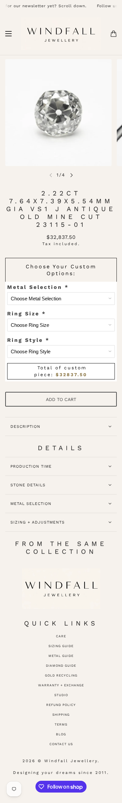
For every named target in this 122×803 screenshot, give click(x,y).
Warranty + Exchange (61, 685)
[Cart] (113, 33)
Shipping (61, 714)
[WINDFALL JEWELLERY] (61, 33)
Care (61, 636)
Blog (61, 734)
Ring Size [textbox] (26, 313)
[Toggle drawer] (8, 33)
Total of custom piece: (60, 371)
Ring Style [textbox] (28, 340)
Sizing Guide (61, 646)
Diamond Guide (61, 665)
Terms (61, 724)
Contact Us (61, 744)
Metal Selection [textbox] (38, 287)
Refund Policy (61, 705)
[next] (71, 175)
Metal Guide (61, 656)
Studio (61, 695)
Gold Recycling (61, 675)
